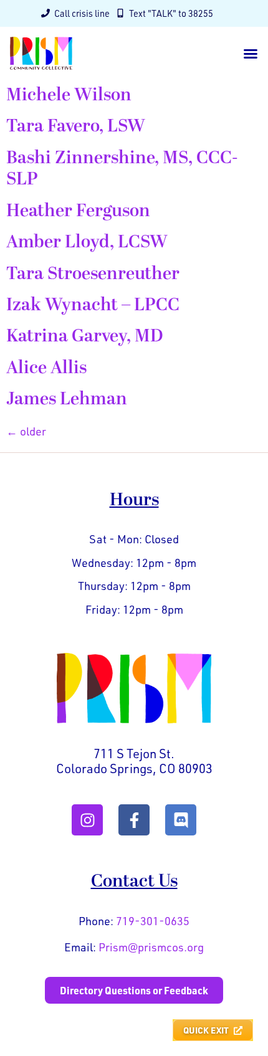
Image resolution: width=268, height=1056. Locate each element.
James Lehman (66, 399)
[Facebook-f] (134, 819)
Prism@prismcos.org (151, 947)
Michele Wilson (69, 95)
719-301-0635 (152, 921)
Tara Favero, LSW (75, 126)
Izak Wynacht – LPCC (92, 305)
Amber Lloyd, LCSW (87, 242)
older (26, 431)
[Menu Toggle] (250, 53)
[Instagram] (87, 819)
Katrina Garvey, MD (84, 336)
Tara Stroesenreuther (92, 273)
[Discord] (180, 819)
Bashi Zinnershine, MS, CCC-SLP (122, 169)
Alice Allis (46, 367)
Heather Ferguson (78, 210)
